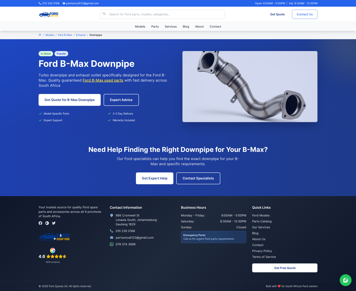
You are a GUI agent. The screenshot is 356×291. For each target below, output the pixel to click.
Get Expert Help (154, 178)
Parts (155, 26)
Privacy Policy (262, 251)
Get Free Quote (285, 268)
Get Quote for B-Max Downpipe (69, 100)
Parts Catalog (262, 221)
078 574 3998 (126, 244)
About (199, 26)
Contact (215, 26)
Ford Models (261, 215)
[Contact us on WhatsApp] (346, 280)
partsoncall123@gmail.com (135, 237)
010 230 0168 (125, 231)
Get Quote (277, 14)
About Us (258, 239)
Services (171, 26)
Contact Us (305, 14)
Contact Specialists (198, 178)
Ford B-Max (65, 34)
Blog (186, 26)
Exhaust (81, 34)
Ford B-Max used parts (103, 80)
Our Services (261, 227)
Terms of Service (264, 257)
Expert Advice (121, 100)
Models (140, 26)
